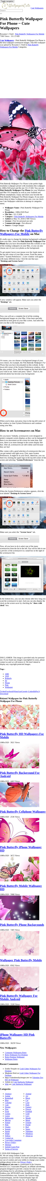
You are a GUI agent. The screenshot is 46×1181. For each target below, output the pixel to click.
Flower (28, 1109)
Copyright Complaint (13, 1140)
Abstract (8, 1094)
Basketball (9, 1098)
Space (28, 1129)
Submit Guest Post (12, 1147)
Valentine (29, 1131)
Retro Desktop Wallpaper (15, 1057)
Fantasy (29, 1107)
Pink (6, 685)
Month (28, 1118)
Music (28, 1120)
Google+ (24, 691)
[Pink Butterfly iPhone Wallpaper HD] (19, 842)
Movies (8, 1120)
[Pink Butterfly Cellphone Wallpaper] (19, 806)
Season (7, 1129)
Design (7, 1107)
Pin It (37, 691)
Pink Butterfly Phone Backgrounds (22, 924)
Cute (7, 1105)
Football (29, 1111)
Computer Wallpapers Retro (15, 1053)
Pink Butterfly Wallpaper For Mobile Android (19, 997)
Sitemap (8, 1145)
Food (7, 1111)
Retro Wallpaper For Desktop (16, 1055)
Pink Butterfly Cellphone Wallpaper (23, 811)
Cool (27, 1103)
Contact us (9, 1138)
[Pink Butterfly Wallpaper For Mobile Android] (19, 990)
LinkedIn (31, 691)
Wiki (7, 1084)
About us (29, 1136)
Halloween (9, 1118)
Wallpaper (9, 687)
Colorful (8, 1103)
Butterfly (8, 678)
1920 (7, 676)
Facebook (9, 691)
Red (27, 1127)
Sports (7, 1131)
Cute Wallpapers (37, 8)
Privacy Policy (10, 1142)
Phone (7, 683)
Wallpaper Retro (11, 1059)
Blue (7, 1100)
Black (28, 1098)
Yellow (7, 1136)
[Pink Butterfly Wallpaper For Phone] (23, 139)
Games (7, 1114)
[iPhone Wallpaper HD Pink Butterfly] (19, 1029)
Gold (27, 1114)
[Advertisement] (23, 73)
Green (7, 1116)
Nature (7, 1123)
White (7, 1134)
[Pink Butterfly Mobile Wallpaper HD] (19, 881)
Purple (28, 1125)
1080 (7, 674)
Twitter (3, 691)
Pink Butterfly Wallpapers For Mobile (29, 34)
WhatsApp (17, 691)
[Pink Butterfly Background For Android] (19, 767)
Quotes (7, 1127)
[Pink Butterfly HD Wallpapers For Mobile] (19, 729)
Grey (27, 1116)
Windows (29, 1134)
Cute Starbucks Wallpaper (23, 1082)
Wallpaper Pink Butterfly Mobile (21, 960)
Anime (7, 1096)
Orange (28, 1123)
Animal (28, 1094)
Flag (6, 1109)
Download (4, 694)
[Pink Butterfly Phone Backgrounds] (19, 919)
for (6, 681)
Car (27, 1100)
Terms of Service (11, 1149)
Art (27, 1096)
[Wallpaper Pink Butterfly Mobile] (19, 955)
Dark (27, 1105)
